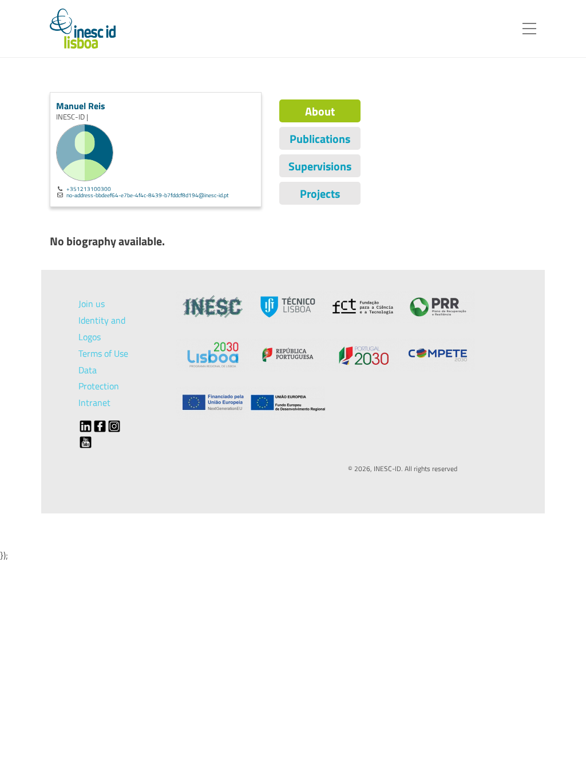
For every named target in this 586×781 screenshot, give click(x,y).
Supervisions (319, 166)
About (320, 111)
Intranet (94, 402)
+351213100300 (88, 188)
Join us (91, 303)
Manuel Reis (80, 106)
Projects (320, 193)
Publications (320, 139)
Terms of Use (103, 353)
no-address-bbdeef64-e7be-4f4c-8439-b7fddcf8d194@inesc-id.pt (147, 195)
